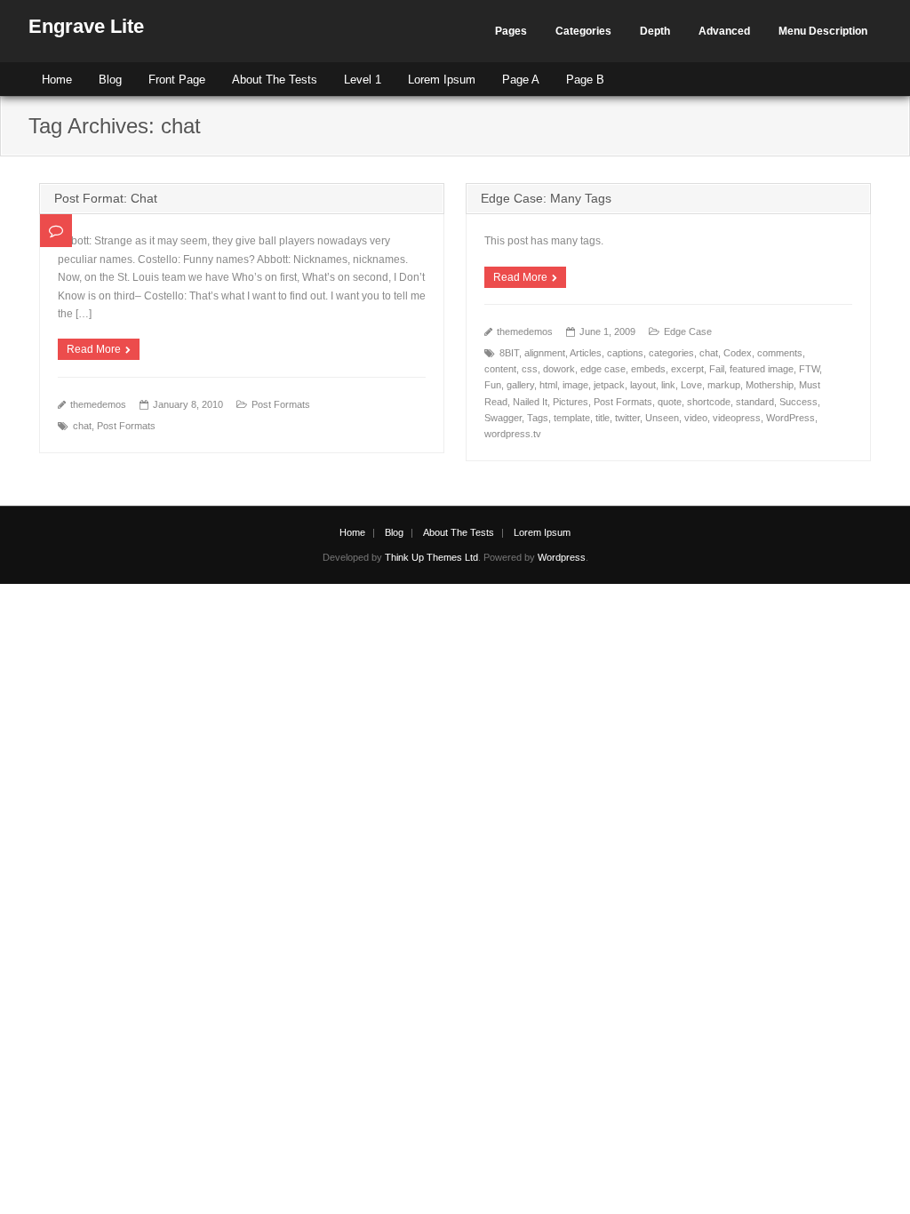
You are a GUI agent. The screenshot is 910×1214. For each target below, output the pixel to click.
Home (57, 79)
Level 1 (362, 79)
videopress (737, 417)
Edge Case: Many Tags (546, 198)
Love (691, 384)
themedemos (98, 404)
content (500, 368)
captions (625, 352)
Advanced (724, 31)
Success (798, 401)
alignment (544, 352)
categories (671, 352)
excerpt (687, 368)
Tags (537, 417)
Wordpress (562, 557)
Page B (585, 79)
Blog (110, 79)
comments (779, 352)
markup (723, 384)
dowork (559, 368)
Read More (94, 349)
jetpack (609, 384)
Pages (511, 31)
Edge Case (688, 331)
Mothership (770, 384)
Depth (655, 31)
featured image (762, 368)
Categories (583, 31)
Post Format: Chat (105, 198)
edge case (603, 368)
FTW (809, 368)
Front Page (176, 79)
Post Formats (280, 404)
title (602, 417)
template (572, 417)
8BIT (509, 352)
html (548, 384)
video (695, 417)
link (668, 384)
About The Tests (274, 79)
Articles (586, 352)
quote (670, 401)
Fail (716, 368)
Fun (492, 384)
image (575, 384)
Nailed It (530, 401)
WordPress (790, 417)
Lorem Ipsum (441, 79)
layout (643, 384)
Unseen (662, 417)
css (530, 368)
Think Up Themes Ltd (431, 557)
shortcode (708, 401)
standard (755, 401)
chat (82, 425)
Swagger (503, 417)
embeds (648, 368)
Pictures (570, 401)
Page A (520, 79)
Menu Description (822, 31)
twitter (627, 417)
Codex (737, 352)
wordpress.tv (512, 433)
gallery (520, 384)
